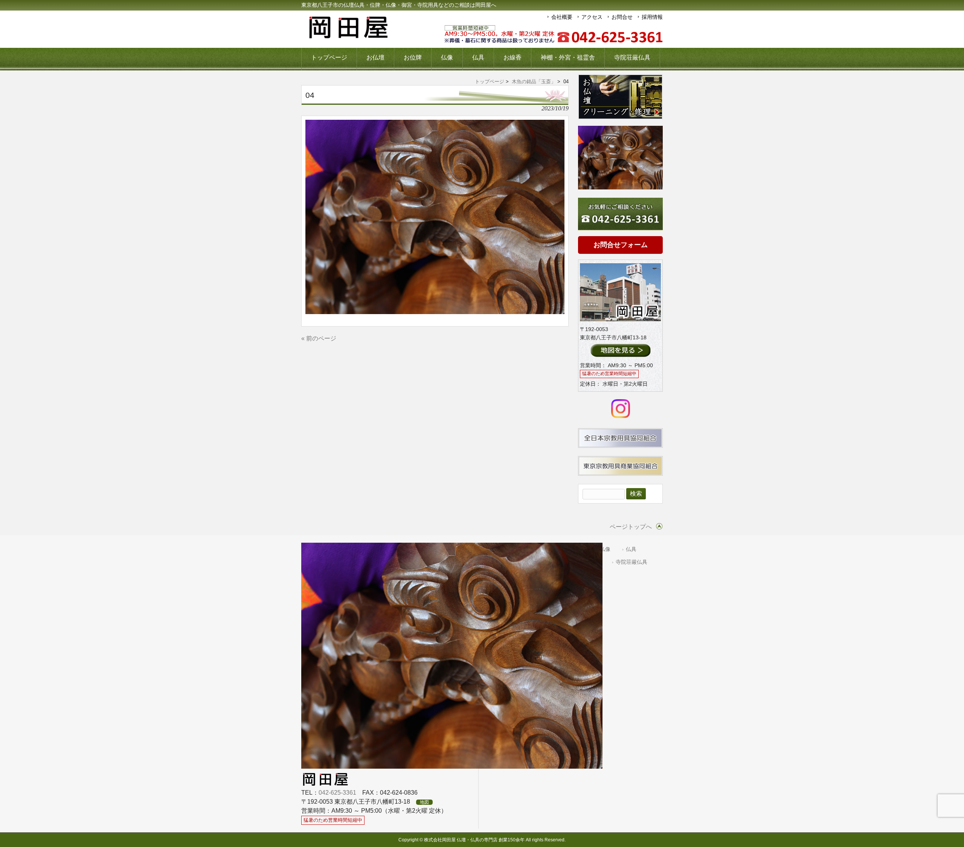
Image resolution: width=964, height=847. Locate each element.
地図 (424, 802)
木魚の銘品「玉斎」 (534, 81)
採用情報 (652, 17)
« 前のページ (318, 338)
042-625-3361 (337, 792)
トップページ (489, 81)
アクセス (591, 17)
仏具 (631, 549)
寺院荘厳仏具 (631, 562)
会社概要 (561, 17)
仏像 (605, 549)
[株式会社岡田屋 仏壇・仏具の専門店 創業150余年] (348, 35)
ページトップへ (631, 526)
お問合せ (622, 17)
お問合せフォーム (620, 245)
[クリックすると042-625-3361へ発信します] (553, 34)
